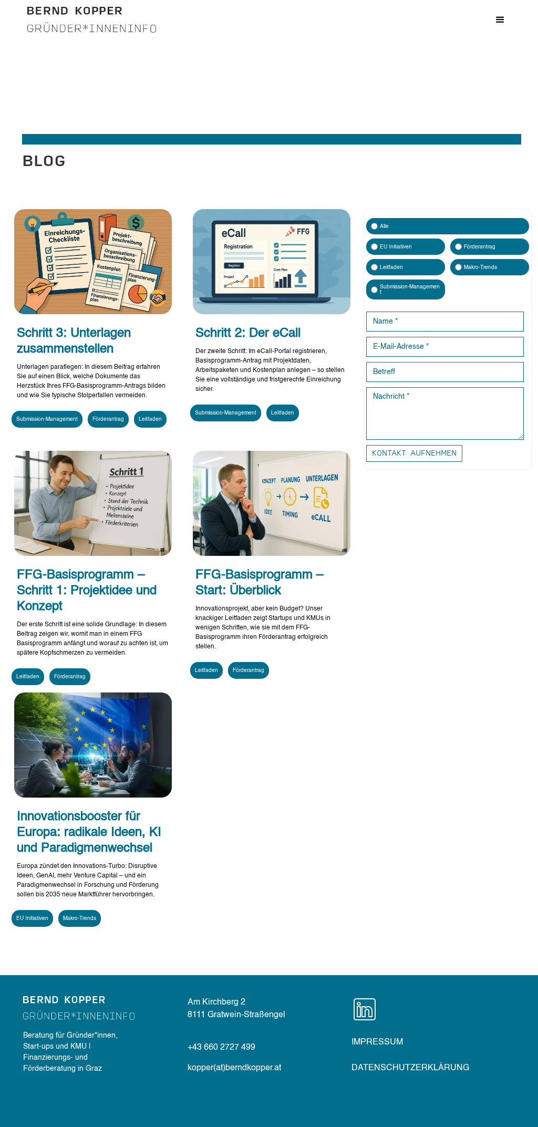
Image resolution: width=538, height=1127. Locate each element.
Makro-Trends (79, 918)
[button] (500, 20)
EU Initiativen (32, 918)
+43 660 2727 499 (221, 1047)
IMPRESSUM (377, 1042)
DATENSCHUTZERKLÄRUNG (410, 1068)
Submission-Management (47, 419)
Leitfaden (150, 419)
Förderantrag (108, 419)
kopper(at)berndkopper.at (234, 1068)
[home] (91, 19)
